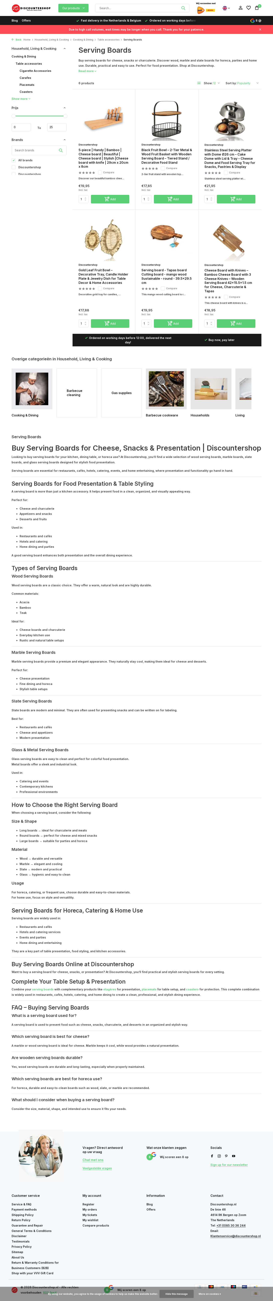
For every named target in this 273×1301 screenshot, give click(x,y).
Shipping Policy (23, 1215)
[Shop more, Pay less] (32, 8)
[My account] (240, 8)
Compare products (96, 1225)
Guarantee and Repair (27, 1225)
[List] (199, 83)
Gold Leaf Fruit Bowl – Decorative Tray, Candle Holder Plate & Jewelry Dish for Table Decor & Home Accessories (103, 276)
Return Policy (21, 1220)
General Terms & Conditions (32, 1231)
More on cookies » (210, 1293)
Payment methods (24, 1209)
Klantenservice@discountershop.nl (235, 1236)
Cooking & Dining (83, 39)
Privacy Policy (22, 1246)
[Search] (183, 8)
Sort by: (231, 83)
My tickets (90, 1215)
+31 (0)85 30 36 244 (231, 1225)
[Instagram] (219, 1156)
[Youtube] (233, 1156)
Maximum (57, 127)
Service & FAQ (21, 1204)
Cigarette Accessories (35, 70)
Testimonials (21, 1241)
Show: (208, 83)
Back (18, 39)
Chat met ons (93, 1160)
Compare (108, 172)
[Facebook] (212, 1156)
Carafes (25, 77)
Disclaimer (19, 1236)
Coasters (26, 91)
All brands (25, 160)
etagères (109, 989)
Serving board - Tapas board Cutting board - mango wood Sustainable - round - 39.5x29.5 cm (166, 276)
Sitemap (17, 1252)
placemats (149, 989)
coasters (192, 989)
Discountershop (29, 167)
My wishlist (90, 1220)
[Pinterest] (226, 1156)
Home (27, 39)
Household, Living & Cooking (52, 39)
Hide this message (176, 1293)
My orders (90, 1209)
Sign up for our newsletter (229, 1164)
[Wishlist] (248, 8)
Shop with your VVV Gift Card (32, 1273)
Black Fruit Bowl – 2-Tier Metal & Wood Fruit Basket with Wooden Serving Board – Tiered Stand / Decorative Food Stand (166, 156)
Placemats (27, 84)
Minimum (21, 127)
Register (88, 1204)
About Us (18, 1257)
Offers (26, 20)
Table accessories (108, 39)
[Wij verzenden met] (206, 8)
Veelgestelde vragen (97, 1168)
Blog (15, 20)
